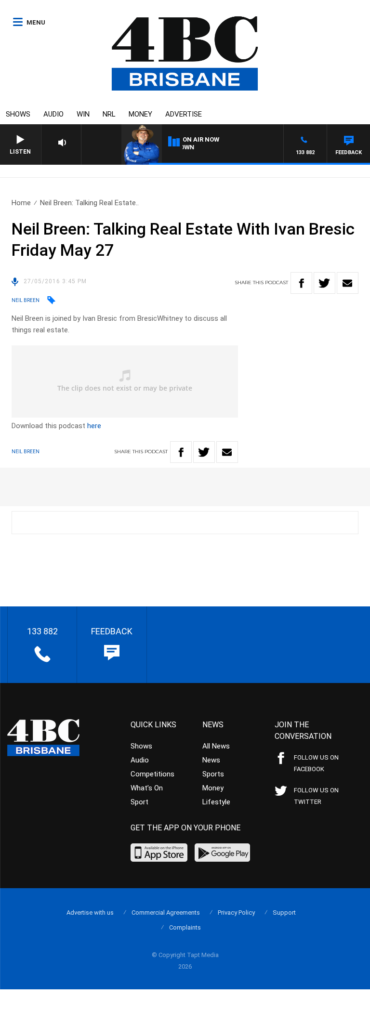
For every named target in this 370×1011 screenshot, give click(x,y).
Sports (213, 774)
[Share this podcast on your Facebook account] (301, 283)
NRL (109, 114)
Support (284, 912)
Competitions (152, 774)
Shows (18, 114)
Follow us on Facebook (316, 763)
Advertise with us (90, 912)
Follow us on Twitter (316, 796)
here (94, 425)
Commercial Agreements (166, 912)
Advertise (183, 114)
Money (140, 114)
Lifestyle (216, 802)
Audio (53, 114)
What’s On (147, 788)
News (211, 760)
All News (216, 746)
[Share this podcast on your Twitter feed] (324, 283)
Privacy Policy (236, 912)
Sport (139, 802)
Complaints (185, 927)
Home (21, 202)
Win (83, 114)
